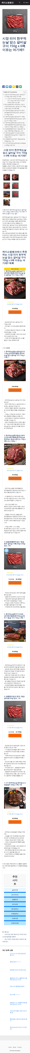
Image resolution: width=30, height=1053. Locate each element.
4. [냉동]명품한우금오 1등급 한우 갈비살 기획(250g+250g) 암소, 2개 (14, 130)
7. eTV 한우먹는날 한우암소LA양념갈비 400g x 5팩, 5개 (15, 144)
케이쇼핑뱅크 (8, 2)
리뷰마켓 (15, 918)
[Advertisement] (15, 69)
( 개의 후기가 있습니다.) (14, 304)
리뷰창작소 (15, 914)
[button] (19, 2)
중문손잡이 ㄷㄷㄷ (15, 962)
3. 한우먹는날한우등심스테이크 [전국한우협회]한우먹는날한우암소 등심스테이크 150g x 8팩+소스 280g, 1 (15, 125)
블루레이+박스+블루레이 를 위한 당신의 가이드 (18, 979)
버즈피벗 (15, 904)
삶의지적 (15, 890)
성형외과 (15, 899)
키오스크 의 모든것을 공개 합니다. (18, 954)
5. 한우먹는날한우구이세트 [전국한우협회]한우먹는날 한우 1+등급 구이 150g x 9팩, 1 (14, 135)
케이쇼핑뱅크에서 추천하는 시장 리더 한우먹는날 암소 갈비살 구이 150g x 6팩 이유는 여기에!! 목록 (15, 106)
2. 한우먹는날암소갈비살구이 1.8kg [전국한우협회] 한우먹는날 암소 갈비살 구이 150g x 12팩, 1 (15, 119)
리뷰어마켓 (15, 923)
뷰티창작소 (15, 909)
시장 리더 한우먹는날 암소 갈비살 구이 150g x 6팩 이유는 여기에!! (14, 95)
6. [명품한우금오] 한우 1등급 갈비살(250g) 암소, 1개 (14, 140)
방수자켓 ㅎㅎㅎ (15, 994)
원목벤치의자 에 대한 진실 (18, 970)
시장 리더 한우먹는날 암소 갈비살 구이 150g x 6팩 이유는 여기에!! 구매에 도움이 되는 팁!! (16, 100)
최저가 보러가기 (15, 312)
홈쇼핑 (7, 932)
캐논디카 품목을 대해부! (17, 986)
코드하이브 (15, 895)
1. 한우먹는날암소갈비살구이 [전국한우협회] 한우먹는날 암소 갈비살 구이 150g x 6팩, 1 (14, 112)
